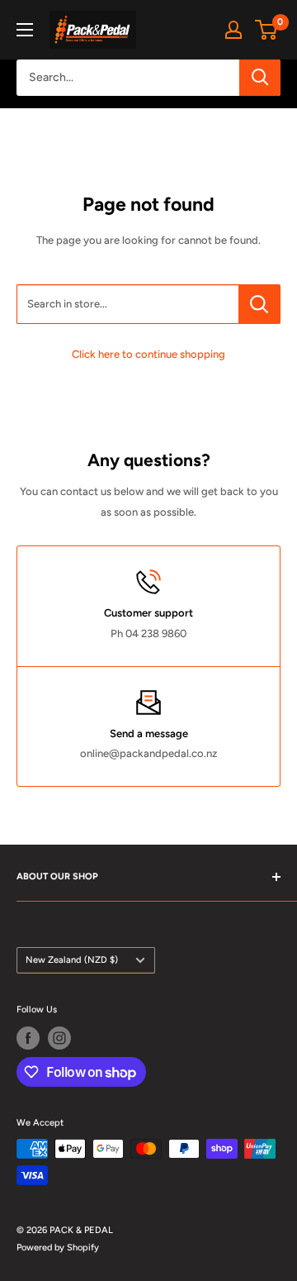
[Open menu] (24, 29)
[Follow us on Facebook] (28, 1038)
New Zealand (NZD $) (72, 960)
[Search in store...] (259, 304)
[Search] (259, 78)
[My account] (233, 30)
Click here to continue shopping (148, 354)
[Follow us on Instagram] (59, 1038)
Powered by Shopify (57, 1247)
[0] (267, 30)
